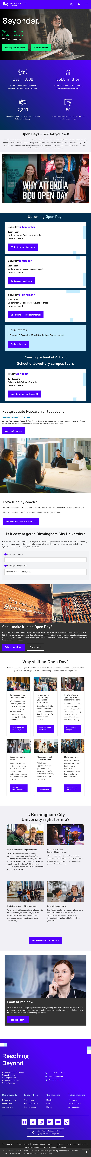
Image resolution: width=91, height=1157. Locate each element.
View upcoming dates (15, 48)
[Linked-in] (50, 1122)
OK (85, 1152)
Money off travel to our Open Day (21, 522)
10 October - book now (21, 281)
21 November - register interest (26, 315)
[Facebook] (24, 1122)
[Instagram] (41, 1122)
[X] (33, 1122)
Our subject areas (31, 1104)
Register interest (18, 344)
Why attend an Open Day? (18, 729)
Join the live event (13, 431)
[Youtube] (58, 1122)
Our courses (29, 1100)
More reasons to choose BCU (45, 940)
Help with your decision (45, 729)
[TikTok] (66, 1122)
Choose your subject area (17, 566)
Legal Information (32, 1147)
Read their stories (18, 1020)
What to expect (41, 48)
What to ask (44, 789)
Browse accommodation (18, 788)
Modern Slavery (50, 1147)
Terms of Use (7, 1144)
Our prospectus (74, 1104)
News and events (9, 1100)
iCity (48, 1104)
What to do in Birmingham (72, 788)
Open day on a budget (71, 729)
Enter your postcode (15, 554)
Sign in (63, 1147)
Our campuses (30, 1107)
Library (49, 1107)
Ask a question (74, 1107)
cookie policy (29, 1153)
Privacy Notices (23, 1144)
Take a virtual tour (13, 647)
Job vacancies (7, 1107)
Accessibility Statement (76, 1144)
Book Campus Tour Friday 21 (24, 394)
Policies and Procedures (42, 1144)
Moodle (49, 1100)
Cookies (60, 1144)
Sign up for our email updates (49, 1132)
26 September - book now (23, 247)
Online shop (7, 1104)
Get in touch (35, 647)
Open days (72, 1100)
